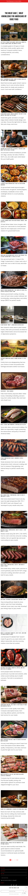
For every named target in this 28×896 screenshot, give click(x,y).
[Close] (26, 887)
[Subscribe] (26, 878)
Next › (17, 860)
